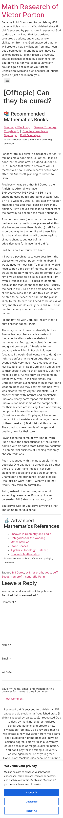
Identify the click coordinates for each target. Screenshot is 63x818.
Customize (31, 801)
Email (6, 658)
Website (7, 672)
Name (6, 644)
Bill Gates (18, 572)
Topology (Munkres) (17, 127)
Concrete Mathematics (25, 554)
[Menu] (7, 80)
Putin (41, 576)
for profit (37, 572)
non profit (17, 576)
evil (28, 572)
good (48, 572)
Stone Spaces (19, 546)
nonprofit (31, 576)
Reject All (31, 810)
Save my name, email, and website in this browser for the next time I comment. (28, 690)
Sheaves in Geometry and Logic (31, 534)
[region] (31, 789)
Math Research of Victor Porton (30, 11)
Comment (9, 602)
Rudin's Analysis (30, 135)
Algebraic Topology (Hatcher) (30, 550)
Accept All (31, 792)
